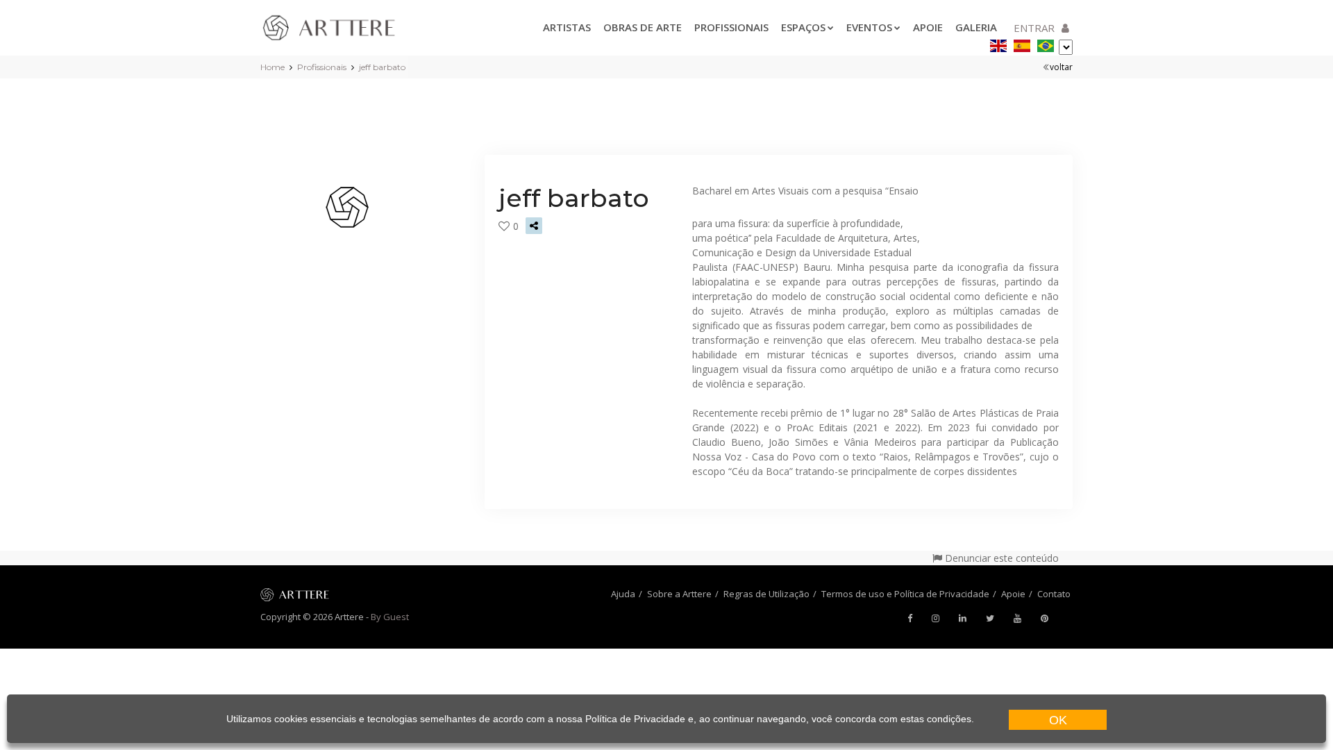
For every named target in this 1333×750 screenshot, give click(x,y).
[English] (998, 43)
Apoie (928, 27)
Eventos (869, 27)
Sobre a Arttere (679, 594)
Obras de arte (642, 27)
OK (1058, 720)
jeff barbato (382, 67)
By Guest (390, 616)
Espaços (803, 27)
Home (272, 67)
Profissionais (731, 27)
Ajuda (623, 594)
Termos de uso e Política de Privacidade (905, 594)
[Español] (1022, 43)
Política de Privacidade (635, 718)
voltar (1061, 67)
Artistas (567, 27)
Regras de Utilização (766, 594)
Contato (1054, 594)
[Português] (1045, 43)
